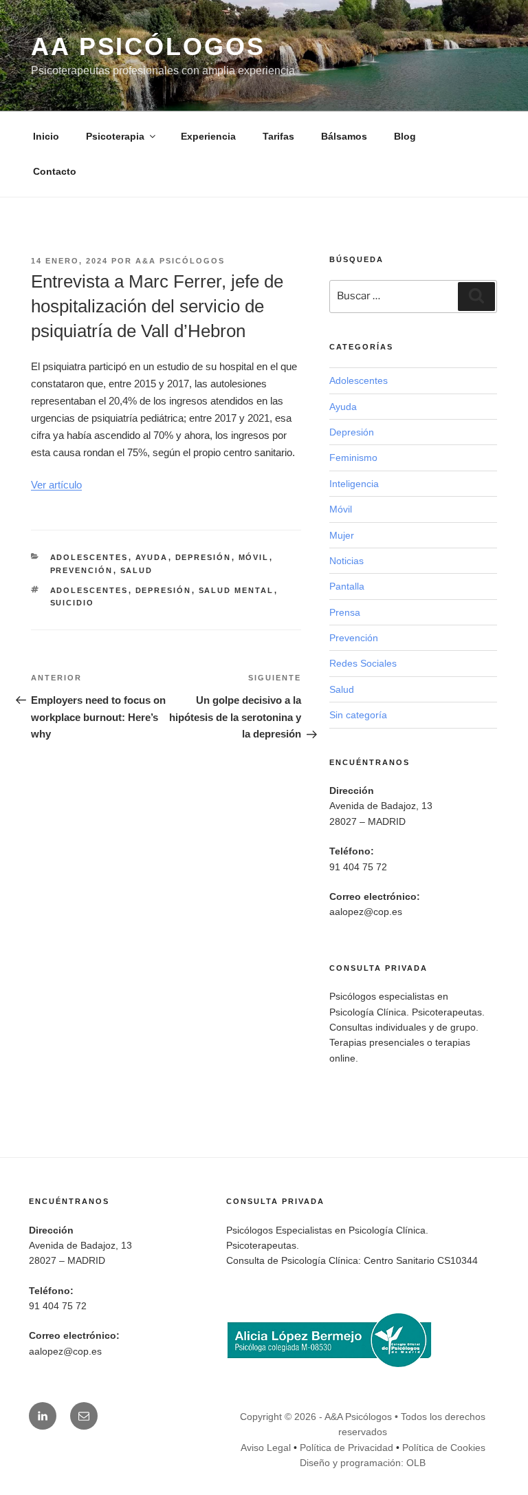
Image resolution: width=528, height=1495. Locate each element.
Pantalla (346, 586)
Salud (136, 570)
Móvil (254, 557)
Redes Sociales (363, 663)
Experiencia (208, 136)
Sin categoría (358, 714)
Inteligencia (354, 483)
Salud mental (236, 590)
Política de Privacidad (346, 1447)
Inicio (46, 136)
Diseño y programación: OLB (363, 1462)
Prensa (344, 612)
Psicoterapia (115, 136)
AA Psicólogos (148, 46)
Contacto (54, 171)
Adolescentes (89, 557)
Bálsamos (344, 136)
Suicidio (72, 603)
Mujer (341, 535)
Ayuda (151, 557)
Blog (405, 136)
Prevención (81, 570)
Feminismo (353, 457)
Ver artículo (56, 485)
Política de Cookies (443, 1447)
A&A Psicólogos (180, 261)
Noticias (346, 560)
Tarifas (278, 136)
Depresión (203, 557)
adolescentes (89, 590)
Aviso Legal (266, 1447)
